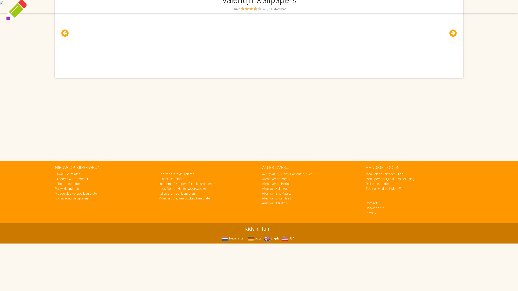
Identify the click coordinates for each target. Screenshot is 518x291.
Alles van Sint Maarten (277, 193)
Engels (274, 238)
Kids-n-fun (170, 6)
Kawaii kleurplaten (67, 174)
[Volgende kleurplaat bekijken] (451, 33)
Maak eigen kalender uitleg (384, 174)
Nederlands (236, 238)
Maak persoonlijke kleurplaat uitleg (390, 179)
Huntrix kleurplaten (171, 179)
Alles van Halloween (276, 189)
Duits (257, 238)
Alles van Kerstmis (275, 203)
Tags (340, 6)
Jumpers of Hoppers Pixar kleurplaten (185, 184)
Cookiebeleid (375, 208)
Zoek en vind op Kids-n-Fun (385, 189)
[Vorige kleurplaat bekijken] (66, 33)
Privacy (371, 213)
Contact (371, 203)
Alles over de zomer (276, 179)
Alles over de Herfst (276, 184)
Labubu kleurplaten (68, 184)
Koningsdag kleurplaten (71, 198)
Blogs (223, 6)
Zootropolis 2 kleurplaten (176, 174)
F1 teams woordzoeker (71, 179)
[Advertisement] (259, 40)
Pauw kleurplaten (67, 189)
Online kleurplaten (378, 184)
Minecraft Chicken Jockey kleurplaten (184, 198)
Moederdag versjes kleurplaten (77, 193)
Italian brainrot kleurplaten (176, 193)
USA (291, 238)
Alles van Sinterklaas (276, 198)
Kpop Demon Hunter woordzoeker (182, 189)
